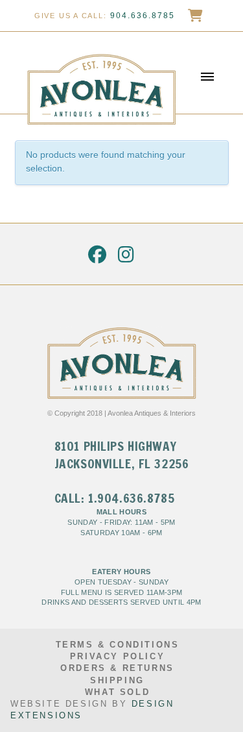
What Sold (117, 692)
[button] (207, 73)
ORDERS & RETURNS (117, 668)
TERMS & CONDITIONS (117, 645)
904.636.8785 (142, 15)
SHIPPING (117, 680)
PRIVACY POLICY (117, 656)
